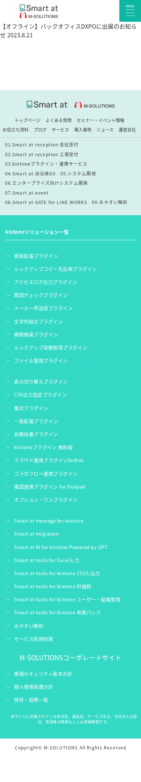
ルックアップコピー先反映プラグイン (55, 268)
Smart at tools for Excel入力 (46, 560)
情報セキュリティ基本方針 (43, 673)
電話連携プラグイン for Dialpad (50, 486)
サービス (60, 129)
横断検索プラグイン (36, 334)
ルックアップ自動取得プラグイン (50, 347)
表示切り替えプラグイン (41, 381)
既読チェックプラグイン (41, 294)
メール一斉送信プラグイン (43, 307)
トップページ (27, 120)
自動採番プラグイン (36, 433)
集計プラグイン (31, 407)
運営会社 (127, 129)
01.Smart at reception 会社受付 (42, 144)
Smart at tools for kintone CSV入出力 (57, 573)
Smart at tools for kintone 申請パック (57, 612)
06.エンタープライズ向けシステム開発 (46, 183)
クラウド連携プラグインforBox (49, 460)
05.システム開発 (78, 173)
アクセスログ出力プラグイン (45, 281)
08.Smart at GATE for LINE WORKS (46, 202)
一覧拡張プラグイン (36, 420)
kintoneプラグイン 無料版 (43, 447)
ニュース (105, 129)
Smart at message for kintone (48, 520)
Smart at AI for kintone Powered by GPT (60, 547)
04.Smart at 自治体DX (30, 173)
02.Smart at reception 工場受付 (42, 154)
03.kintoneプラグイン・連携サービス (46, 164)
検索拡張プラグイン (36, 255)
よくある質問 (59, 120)
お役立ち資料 (16, 129)
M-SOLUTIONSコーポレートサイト (70, 657)
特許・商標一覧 (31, 699)
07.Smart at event (27, 193)
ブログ (40, 129)
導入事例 (82, 129)
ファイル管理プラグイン (41, 360)
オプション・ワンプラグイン (46, 499)
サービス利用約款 (33, 638)
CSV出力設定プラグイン (40, 394)
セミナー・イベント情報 (100, 120)
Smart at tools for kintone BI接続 (52, 586)
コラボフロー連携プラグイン (46, 473)
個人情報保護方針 (33, 686)
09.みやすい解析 (110, 202)
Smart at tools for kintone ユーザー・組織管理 (67, 599)
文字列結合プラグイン (38, 321)
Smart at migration (36, 533)
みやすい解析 (28, 625)
